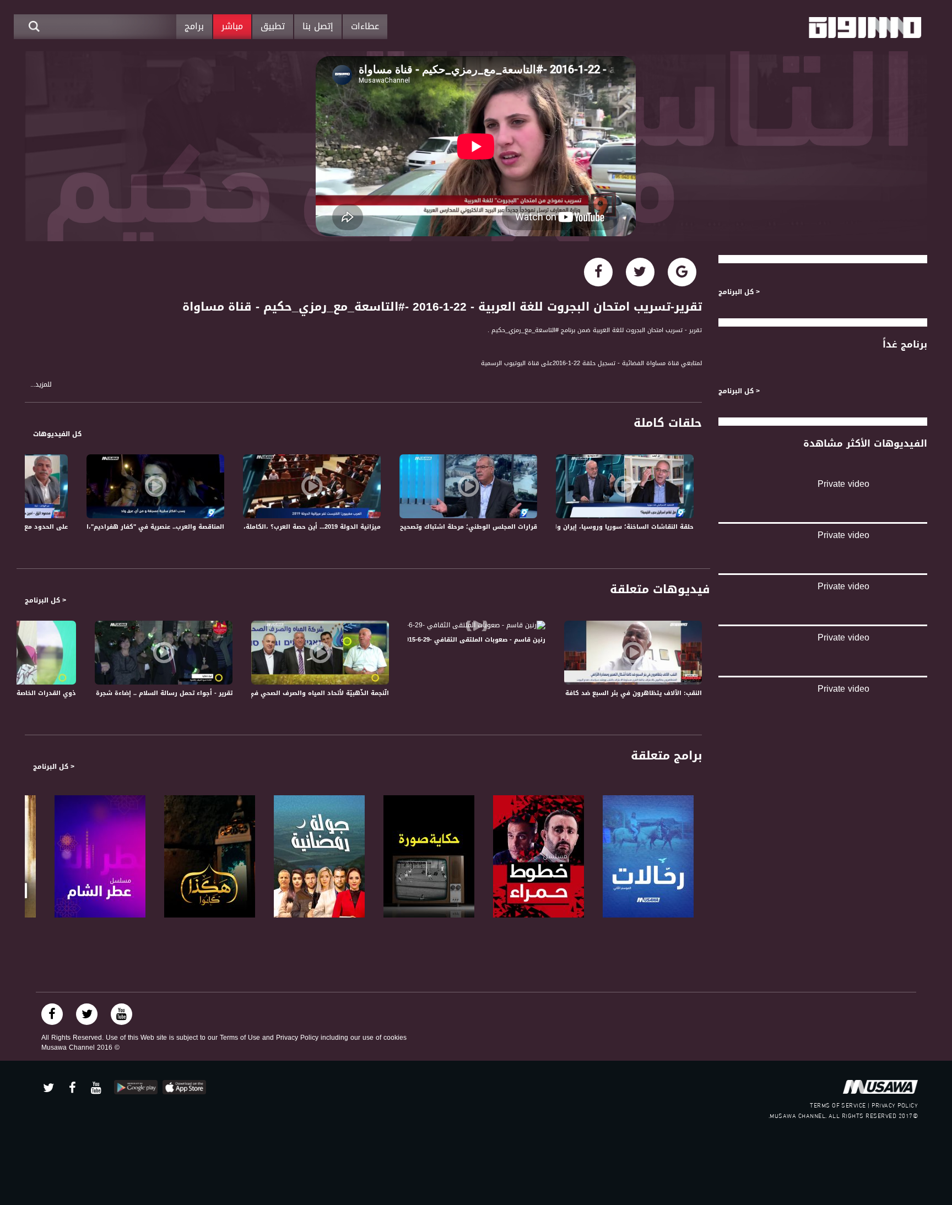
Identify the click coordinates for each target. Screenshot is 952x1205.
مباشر (232, 26)
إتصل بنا (317, 26)
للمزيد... (41, 384)
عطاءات (365, 26)
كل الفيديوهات (57, 434)
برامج (194, 26)
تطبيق (273, 26)
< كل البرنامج (45, 600)
